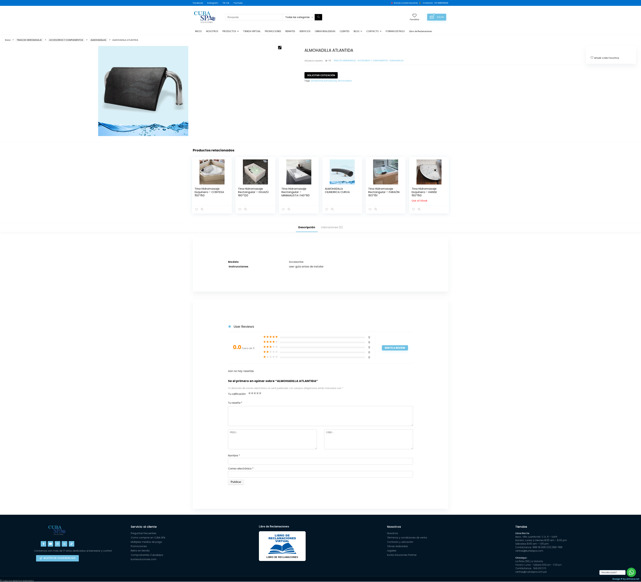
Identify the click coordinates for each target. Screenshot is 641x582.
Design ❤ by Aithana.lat (625, 578)
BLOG (356, 31)
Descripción (306, 227)
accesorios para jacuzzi (324, 80)
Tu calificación (237, 394)
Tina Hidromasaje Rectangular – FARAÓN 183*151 (383, 192)
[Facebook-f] (43, 544)
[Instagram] (57, 544)
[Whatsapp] (64, 544)
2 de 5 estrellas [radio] (251, 393)
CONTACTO (372, 31)
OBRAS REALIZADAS (325, 31)
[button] (279, 47)
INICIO (198, 31)
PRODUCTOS (229, 31)
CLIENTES (344, 31)
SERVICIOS (304, 31)
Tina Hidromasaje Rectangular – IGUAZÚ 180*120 (253, 192)
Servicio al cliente (144, 527)
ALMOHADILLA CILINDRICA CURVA (337, 190)
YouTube (238, 3)
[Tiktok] (71, 544)
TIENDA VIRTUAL (252, 31)
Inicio (8, 40)
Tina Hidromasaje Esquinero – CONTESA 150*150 (209, 192)
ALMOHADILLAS (98, 40)
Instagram (212, 3)
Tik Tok (226, 3)
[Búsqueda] (318, 17)
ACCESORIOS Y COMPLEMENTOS (66, 40)
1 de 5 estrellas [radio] (249, 393)
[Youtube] (50, 544)
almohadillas (345, 80)
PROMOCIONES (273, 31)
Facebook (198, 3)
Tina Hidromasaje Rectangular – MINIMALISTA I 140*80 (295, 192)
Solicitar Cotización (321, 75)
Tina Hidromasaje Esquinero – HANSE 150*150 (424, 192)
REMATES (290, 31)
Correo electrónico (240, 468)
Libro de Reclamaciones (420, 31)
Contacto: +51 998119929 (435, 3)
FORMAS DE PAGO (395, 31)
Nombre (234, 455)
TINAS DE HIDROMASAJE (29, 40)
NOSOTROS (212, 31)
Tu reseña (235, 403)
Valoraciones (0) (332, 227)
